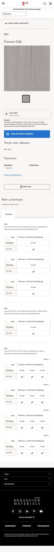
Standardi (8, 214)
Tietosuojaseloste (43, 526)
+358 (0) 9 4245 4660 (25, 517)
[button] (50, 3)
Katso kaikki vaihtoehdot (18, 23)
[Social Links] (13, 511)
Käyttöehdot (26, 526)
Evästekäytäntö (10, 526)
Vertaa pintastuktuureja (12, 175)
